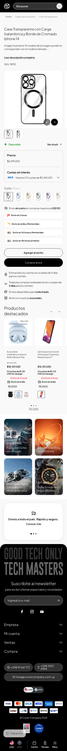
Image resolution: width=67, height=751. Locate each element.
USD (11, 747)
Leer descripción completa (19, 57)
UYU (19, 747)
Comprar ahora (33, 262)
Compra (11, 651)
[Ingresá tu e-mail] (58, 600)
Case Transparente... (49, 16)
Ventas (9, 642)
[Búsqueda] (59, 6)
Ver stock (52, 144)
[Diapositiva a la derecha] (54, 122)
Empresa (11, 624)
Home (8, 16)
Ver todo (33, 408)
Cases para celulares (25, 16)
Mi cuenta (12, 633)
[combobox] (36, 6)
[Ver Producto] (49, 333)
